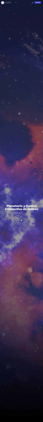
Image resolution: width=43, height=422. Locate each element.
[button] (32, 3)
